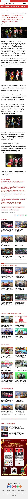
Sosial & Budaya (23, 13)
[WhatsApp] (18, 486)
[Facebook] (8, 486)
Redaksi (24, 490)
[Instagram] (15, 486)
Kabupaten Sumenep (6, 207)
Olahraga (10, 13)
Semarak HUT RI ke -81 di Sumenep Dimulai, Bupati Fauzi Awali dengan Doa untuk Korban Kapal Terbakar (7, 369)
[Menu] (2, 3)
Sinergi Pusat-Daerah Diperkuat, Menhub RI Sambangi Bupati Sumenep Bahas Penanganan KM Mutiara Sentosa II (6, 325)
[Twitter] (10, 486)
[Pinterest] (13, 486)
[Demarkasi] (8, 3)
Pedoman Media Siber (17, 492)
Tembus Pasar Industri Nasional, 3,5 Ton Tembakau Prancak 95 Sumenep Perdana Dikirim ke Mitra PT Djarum (14, 199)
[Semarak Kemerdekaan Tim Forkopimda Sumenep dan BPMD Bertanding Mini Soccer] (21, 350)
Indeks (3, 490)
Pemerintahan (16, 13)
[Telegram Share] (23, 215)
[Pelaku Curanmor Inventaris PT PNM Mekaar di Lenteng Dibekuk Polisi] (21, 238)
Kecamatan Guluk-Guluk (18, 207)
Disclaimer (8, 492)
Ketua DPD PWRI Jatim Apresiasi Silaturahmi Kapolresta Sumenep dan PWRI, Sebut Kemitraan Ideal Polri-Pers (20, 325)
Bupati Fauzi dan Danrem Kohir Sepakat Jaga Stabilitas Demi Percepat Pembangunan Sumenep (21, 338)
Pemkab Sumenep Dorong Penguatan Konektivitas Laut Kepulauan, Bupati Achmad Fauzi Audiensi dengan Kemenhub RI (13, 187)
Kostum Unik (5, 209)
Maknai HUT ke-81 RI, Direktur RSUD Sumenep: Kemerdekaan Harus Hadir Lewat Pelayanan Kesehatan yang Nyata (7, 356)
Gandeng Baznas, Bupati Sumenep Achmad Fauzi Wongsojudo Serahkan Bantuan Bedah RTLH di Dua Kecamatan (21, 382)
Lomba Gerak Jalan (14, 209)
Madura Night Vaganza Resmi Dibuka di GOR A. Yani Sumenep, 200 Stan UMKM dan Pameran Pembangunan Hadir (13, 183)
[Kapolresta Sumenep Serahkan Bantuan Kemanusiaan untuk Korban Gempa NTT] (21, 251)
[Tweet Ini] (18, 215)
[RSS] (20, 486)
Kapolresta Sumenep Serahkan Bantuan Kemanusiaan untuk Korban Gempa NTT (11, 203)
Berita (2, 13)
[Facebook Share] (15, 215)
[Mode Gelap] (24, 4)
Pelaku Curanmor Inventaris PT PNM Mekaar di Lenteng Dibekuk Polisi (13, 195)
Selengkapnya (13, 418)
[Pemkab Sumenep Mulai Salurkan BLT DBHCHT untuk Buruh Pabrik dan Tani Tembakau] (7, 375)
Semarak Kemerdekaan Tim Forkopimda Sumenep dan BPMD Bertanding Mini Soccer (21, 356)
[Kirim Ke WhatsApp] (26, 215)
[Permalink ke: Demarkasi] (2, 24)
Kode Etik (9, 490)
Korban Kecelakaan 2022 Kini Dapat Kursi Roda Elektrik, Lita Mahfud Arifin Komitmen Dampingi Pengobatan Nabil (6, 338)
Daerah (5, 13)
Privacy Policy (17, 490)
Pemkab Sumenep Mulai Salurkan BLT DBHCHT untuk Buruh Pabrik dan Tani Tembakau (7, 382)
